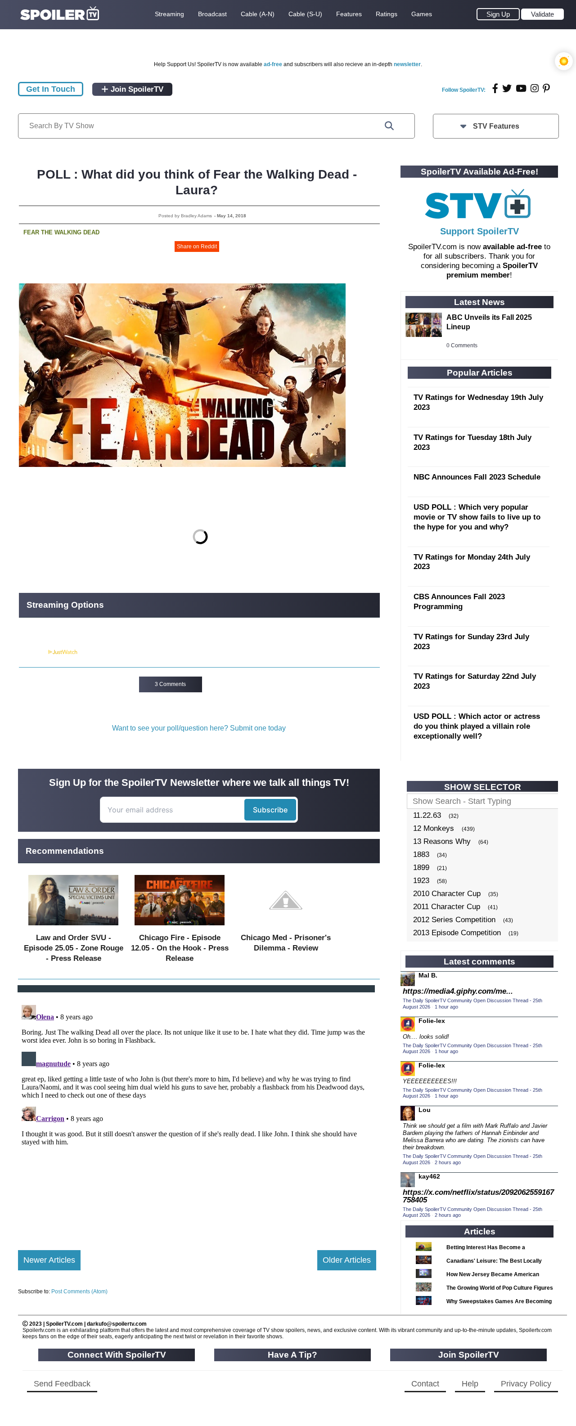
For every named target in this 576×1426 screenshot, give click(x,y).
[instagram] (534, 88)
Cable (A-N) (257, 14)
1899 (421, 867)
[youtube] (521, 88)
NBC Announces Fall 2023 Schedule (477, 477)
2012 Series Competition (454, 919)
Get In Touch (50, 89)
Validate (542, 14)
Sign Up (498, 14)
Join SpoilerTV (135, 89)
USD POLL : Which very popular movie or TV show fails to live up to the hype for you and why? (477, 517)
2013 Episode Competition (457, 932)
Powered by (33, 652)
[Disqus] (197, 1113)
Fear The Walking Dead (61, 232)
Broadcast (212, 14)
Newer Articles (49, 1260)
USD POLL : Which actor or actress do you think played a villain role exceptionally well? (477, 726)
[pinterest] (546, 88)
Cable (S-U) (305, 14)
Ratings (386, 14)
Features (349, 14)
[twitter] (507, 88)
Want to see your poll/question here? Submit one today (199, 728)
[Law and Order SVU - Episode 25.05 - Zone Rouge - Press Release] (73, 927)
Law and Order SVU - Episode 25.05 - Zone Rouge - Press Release (73, 948)
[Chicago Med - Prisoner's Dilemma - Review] (286, 927)
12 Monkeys (433, 828)
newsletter (407, 64)
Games (421, 14)
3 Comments (170, 684)
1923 (421, 880)
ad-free (273, 64)
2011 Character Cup (446, 906)
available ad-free (512, 246)
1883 (421, 854)
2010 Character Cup (447, 893)
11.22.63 (427, 815)
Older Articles (347, 1260)
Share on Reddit (197, 246)
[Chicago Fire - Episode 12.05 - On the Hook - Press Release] (180, 927)
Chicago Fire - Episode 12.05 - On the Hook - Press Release (180, 948)
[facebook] (495, 88)
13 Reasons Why (442, 841)
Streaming (169, 14)
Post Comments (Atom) (79, 1291)
